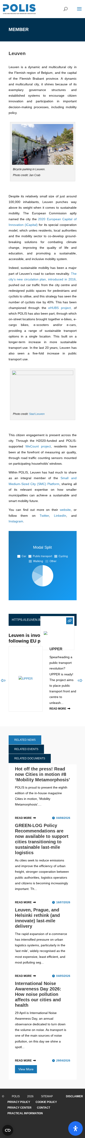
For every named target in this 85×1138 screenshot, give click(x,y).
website (65, 510)
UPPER (55, 649)
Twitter (44, 515)
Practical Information (25, 1113)
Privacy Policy (18, 1102)
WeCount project (38, 446)
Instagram (16, 521)
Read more (57, 708)
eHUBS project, (60, 308)
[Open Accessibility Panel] (75, 1128)
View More (26, 1069)
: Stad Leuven (36, 414)
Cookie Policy (46, 1102)
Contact (43, 1107)
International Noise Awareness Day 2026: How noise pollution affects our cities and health (38, 994)
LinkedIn (60, 515)
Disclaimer (74, 1096)
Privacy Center (19, 1107)
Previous (3, 680)
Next (80, 680)
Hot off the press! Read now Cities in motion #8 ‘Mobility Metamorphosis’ (42, 774)
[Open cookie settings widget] (7, 1130)
